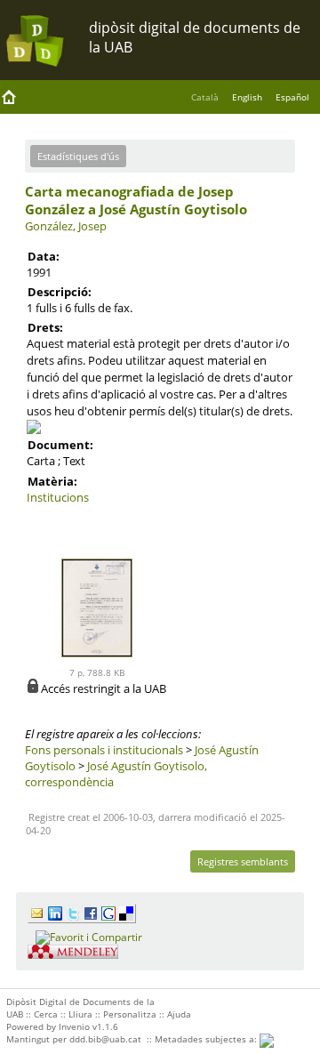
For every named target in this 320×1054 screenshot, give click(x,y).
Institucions (58, 497)
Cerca (46, 1014)
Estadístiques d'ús (78, 156)
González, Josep (66, 226)
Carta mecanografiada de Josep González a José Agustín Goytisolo (136, 200)
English (247, 97)
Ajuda (179, 1014)
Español (292, 97)
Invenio (74, 1026)
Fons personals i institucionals (104, 750)
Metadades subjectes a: (207, 1039)
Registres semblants (242, 861)
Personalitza (129, 1014)
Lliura (80, 1014)
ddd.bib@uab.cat (105, 1039)
